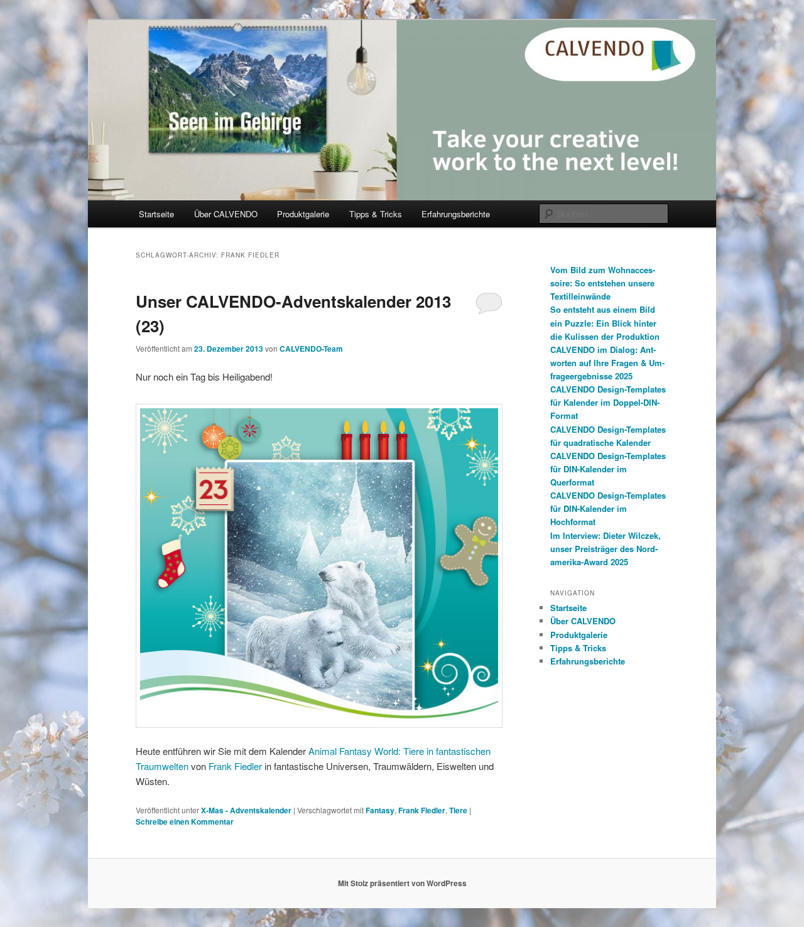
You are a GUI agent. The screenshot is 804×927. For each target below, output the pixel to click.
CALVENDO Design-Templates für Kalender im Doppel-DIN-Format (608, 402)
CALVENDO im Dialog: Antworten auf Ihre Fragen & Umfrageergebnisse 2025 (607, 363)
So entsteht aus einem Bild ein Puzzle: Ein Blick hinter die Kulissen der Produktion (605, 322)
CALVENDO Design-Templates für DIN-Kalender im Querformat (608, 469)
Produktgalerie (303, 214)
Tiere (458, 810)
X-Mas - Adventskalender (246, 810)
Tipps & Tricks (375, 214)
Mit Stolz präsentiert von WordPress (402, 883)
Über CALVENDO (226, 214)
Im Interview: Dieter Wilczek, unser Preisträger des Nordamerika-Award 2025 (605, 548)
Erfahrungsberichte (455, 214)
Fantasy (380, 810)
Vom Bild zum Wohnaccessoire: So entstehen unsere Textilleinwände (602, 283)
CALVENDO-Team (311, 348)
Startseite (156, 214)
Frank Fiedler (235, 765)
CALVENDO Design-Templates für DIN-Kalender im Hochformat (608, 508)
